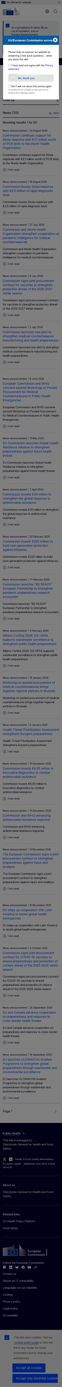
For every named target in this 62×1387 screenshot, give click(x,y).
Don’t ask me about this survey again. (31, 86)
